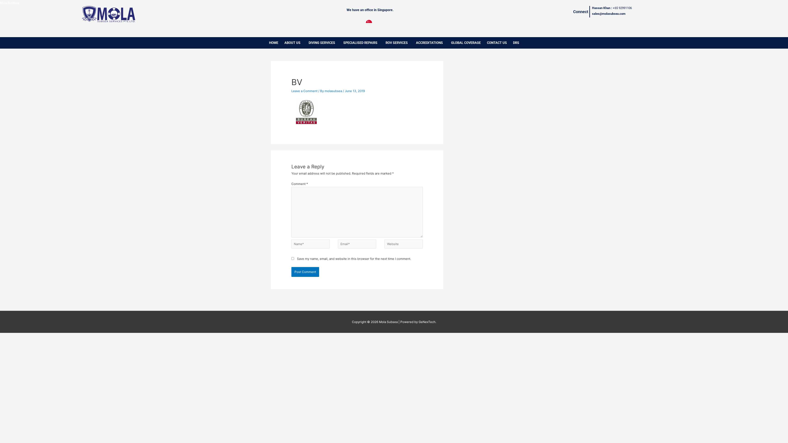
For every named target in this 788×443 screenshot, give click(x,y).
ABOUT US (292, 43)
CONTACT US (497, 43)
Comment (299, 184)
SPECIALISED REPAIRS (360, 43)
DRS (516, 43)
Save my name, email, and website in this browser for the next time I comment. (354, 259)
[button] (293, 43)
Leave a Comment (304, 91)
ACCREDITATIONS (429, 43)
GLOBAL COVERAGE (466, 43)
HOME (273, 43)
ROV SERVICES (397, 43)
